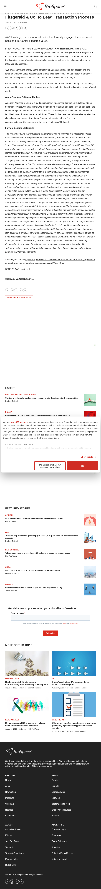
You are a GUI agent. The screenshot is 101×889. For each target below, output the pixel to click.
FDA (7, 533)
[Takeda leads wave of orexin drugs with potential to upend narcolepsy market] (90, 555)
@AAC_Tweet (62, 122)
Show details (87, 457)
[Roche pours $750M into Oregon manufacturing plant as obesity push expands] (27, 663)
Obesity (9, 585)
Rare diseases (12, 720)
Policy (8, 412)
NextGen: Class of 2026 (19, 297)
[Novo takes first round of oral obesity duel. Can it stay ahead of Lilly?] (90, 589)
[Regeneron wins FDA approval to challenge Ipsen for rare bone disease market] (27, 704)
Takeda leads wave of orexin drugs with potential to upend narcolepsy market (37, 553)
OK (82, 466)
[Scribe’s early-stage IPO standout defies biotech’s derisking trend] (74, 663)
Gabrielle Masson (34, 688)
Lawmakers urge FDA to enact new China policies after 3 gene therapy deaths (37, 415)
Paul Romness (10, 521)
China (8, 567)
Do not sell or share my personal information (50, 466)
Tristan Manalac (11, 591)
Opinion (8, 515)
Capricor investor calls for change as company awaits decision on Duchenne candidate (42, 398)
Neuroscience (12, 550)
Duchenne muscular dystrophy (20, 395)
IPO (53, 679)
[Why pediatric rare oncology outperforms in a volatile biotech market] (90, 520)
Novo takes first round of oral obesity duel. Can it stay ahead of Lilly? (34, 588)
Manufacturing (12, 679)
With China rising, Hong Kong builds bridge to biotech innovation (32, 570)
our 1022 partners (19, 422)
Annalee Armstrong (12, 573)
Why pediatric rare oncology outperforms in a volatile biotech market (34, 518)
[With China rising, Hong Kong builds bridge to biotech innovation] (90, 572)
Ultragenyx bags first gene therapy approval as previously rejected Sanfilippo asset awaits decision (74, 725)
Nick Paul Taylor (11, 556)
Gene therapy (59, 720)
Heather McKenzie (12, 401)
